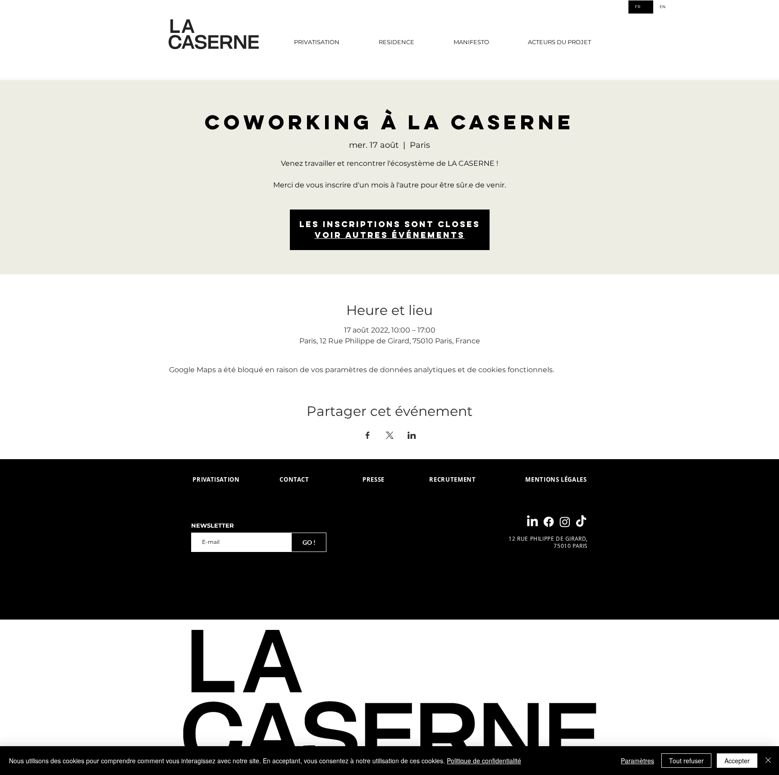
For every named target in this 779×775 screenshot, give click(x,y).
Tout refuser (686, 760)
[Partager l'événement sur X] (389, 435)
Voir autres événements (390, 235)
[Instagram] (565, 522)
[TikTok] (581, 522)
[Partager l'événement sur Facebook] (367, 435)
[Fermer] (768, 760)
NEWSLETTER (212, 526)
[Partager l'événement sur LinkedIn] (412, 435)
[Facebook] (548, 522)
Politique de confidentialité (484, 760)
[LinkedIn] (532, 522)
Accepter (737, 760)
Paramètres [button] (637, 760)
